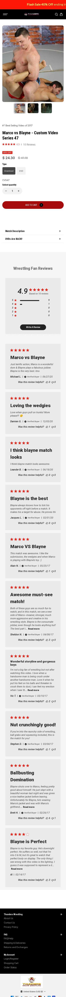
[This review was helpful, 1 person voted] (47, 426)
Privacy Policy (11, 927)
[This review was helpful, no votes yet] (47, 382)
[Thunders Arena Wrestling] (31, 14)
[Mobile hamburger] (5, 14)
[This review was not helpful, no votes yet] (52, 382)
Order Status (10, 967)
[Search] (56, 14)
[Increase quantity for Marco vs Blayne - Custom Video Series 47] (18, 191)
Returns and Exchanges (16, 947)
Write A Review (33, 327)
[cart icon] (61, 14)
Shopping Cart (11, 963)
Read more (34, 629)
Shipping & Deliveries (14, 943)
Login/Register (11, 958)
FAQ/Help (8, 938)
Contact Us (9, 922)
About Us (8, 918)
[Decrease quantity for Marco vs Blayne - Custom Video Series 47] (6, 191)
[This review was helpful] (47, 639)
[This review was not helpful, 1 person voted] (52, 818)
